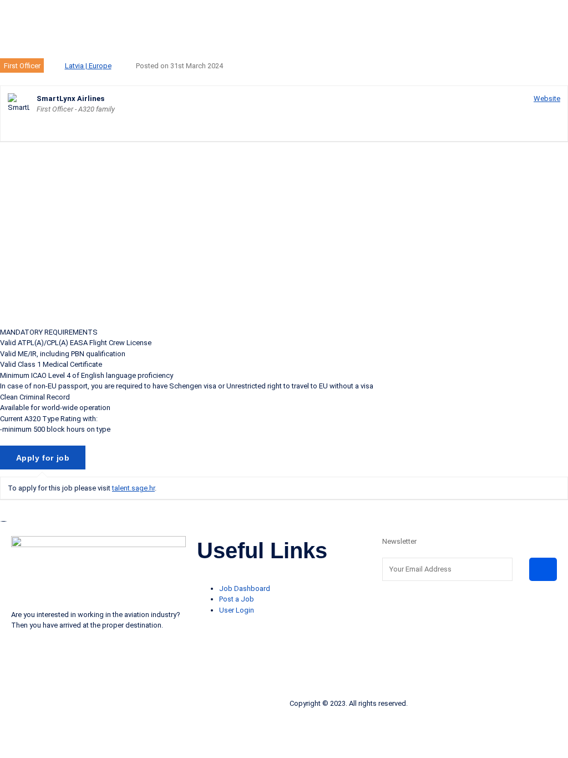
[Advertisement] (284, 233)
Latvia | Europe (88, 66)
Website (547, 98)
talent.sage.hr (133, 488)
